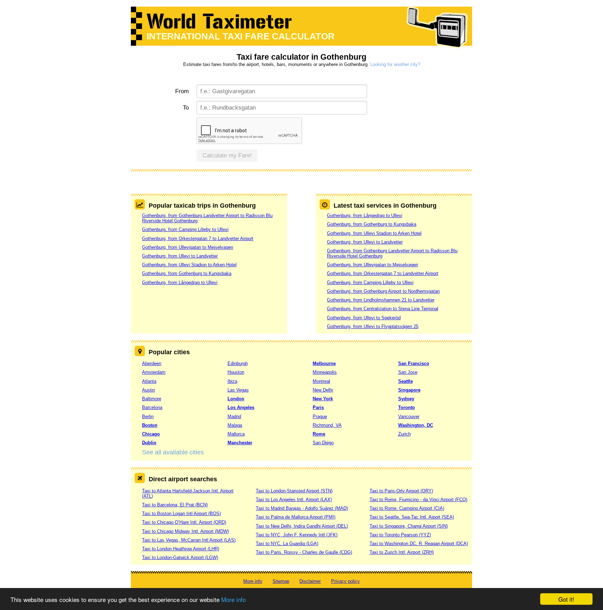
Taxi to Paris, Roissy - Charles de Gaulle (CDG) (304, 552)
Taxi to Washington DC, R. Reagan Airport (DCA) (419, 543)
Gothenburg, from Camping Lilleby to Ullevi (185, 229)
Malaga (235, 425)
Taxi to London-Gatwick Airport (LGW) (180, 557)
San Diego (323, 442)
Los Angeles (241, 407)
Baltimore (151, 398)
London (236, 398)
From (182, 91)
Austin (148, 390)
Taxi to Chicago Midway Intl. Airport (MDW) (185, 531)
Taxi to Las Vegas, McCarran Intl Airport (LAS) (189, 540)
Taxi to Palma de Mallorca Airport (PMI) (295, 517)
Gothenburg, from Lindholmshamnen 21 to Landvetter (380, 300)
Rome (319, 434)
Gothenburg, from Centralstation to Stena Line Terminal (382, 308)
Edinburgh (238, 363)
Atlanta (149, 381)
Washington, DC (415, 425)
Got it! (566, 599)
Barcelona (152, 407)
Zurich (404, 434)
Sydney (406, 398)
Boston (149, 425)
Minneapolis (325, 372)
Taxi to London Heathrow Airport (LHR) (180, 548)
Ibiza (232, 381)
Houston (236, 372)
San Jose (407, 372)
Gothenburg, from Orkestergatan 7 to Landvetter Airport (197, 238)
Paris (318, 407)
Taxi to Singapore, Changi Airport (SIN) (409, 526)
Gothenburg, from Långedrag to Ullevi (179, 282)
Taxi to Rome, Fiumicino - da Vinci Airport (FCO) (418, 499)
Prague (320, 416)
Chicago (151, 434)
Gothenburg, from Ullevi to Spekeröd (364, 317)
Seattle (405, 381)
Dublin (149, 442)
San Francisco (413, 363)
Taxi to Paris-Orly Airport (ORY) (401, 490)
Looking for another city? (395, 64)
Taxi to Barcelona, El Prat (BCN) (175, 504)
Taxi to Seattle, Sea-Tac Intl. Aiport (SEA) (412, 517)
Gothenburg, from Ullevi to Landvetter (180, 256)
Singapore (409, 390)
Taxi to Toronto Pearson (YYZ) (400, 534)
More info (233, 599)
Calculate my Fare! (227, 155)
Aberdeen (151, 363)
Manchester (240, 442)
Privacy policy (345, 581)
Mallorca (236, 434)
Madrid (234, 416)
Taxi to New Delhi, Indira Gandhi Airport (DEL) (302, 526)
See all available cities (173, 452)
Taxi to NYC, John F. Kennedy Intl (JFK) (296, 534)
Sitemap (281, 581)
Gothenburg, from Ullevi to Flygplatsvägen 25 (372, 326)
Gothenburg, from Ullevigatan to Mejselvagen (187, 247)
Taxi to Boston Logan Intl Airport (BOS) (181, 513)
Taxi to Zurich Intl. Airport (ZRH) (402, 552)
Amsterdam (153, 372)
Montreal (321, 381)
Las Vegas (238, 390)
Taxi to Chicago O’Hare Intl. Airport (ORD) (184, 522)
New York (323, 398)
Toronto (406, 407)
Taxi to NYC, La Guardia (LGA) (287, 543)
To (186, 107)
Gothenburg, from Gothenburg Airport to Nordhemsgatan (383, 291)
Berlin (148, 416)
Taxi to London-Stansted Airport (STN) (294, 490)
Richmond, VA (327, 425)
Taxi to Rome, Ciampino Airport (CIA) (407, 508)
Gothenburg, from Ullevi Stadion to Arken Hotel (189, 264)
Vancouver (408, 416)
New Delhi (323, 390)
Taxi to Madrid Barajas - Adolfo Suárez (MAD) (302, 508)
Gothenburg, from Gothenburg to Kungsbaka (186, 273)
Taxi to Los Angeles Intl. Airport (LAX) (294, 499)
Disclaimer (310, 581)
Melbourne (324, 363)
